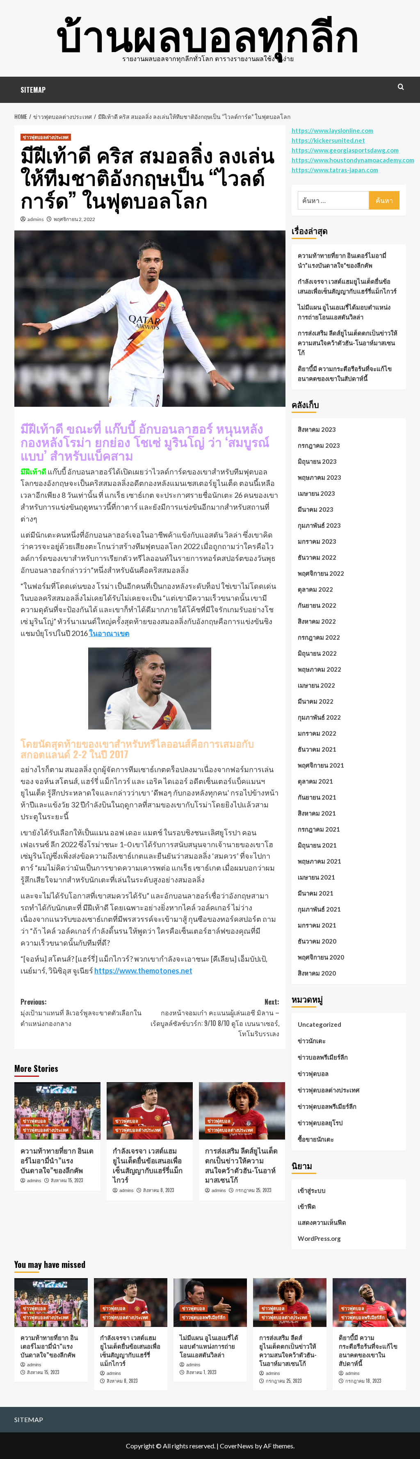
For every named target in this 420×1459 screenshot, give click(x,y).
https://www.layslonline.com (332, 130)
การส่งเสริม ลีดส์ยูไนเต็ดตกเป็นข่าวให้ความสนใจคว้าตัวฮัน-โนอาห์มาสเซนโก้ (241, 1165)
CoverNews (236, 1446)
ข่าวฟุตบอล (34, 1120)
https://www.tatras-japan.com (335, 169)
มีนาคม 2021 (315, 893)
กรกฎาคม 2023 (319, 445)
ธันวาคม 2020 (317, 941)
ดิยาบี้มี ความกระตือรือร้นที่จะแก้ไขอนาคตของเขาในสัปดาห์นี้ (345, 373)
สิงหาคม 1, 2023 (201, 1372)
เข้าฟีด (307, 1206)
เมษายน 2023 (316, 493)
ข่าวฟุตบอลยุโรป (320, 1122)
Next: (215, 1017)
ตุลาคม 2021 (315, 781)
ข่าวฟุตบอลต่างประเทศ (45, 137)
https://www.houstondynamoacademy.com (353, 160)
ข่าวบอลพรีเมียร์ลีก (323, 1057)
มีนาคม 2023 (315, 509)
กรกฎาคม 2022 (319, 637)
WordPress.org (319, 1238)
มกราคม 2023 (317, 541)
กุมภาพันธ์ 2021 (319, 909)
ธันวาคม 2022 (317, 557)
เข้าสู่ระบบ (312, 1190)
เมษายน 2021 (316, 877)
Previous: (81, 1012)
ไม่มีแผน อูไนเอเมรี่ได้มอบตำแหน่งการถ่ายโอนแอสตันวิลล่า (344, 312)
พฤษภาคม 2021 (319, 861)
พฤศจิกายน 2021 (321, 765)
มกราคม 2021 (317, 925)
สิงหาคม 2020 (317, 973)
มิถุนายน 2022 (317, 653)
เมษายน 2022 (316, 685)
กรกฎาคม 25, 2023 (253, 1190)
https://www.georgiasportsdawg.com (345, 150)
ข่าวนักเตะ (312, 1040)
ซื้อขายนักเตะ (316, 1139)
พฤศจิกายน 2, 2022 (74, 219)
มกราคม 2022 (317, 733)
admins (35, 219)
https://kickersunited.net (328, 140)
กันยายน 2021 (317, 797)
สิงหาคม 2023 (317, 429)
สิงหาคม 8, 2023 (158, 1190)
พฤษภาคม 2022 (319, 669)
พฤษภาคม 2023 (319, 477)
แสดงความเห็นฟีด (322, 1222)
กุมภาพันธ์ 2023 (319, 525)
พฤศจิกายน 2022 (321, 573)
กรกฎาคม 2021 (319, 829)
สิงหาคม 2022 (317, 621)
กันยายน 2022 (317, 605)
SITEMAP (33, 90)
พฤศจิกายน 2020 (321, 957)
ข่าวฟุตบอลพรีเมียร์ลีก (327, 1106)
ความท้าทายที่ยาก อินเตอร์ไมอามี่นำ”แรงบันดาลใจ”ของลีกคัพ (57, 1160)
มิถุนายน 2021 (317, 845)
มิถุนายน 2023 (317, 461)
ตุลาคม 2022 (315, 589)
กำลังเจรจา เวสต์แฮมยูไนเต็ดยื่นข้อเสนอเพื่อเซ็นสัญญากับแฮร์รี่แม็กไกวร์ (148, 1165)
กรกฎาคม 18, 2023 (363, 1380)
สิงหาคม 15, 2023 (67, 1180)
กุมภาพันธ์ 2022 (319, 717)
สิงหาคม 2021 (317, 813)
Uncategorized (319, 1024)
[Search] (401, 87)
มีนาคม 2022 (315, 701)
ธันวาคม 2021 (317, 749)
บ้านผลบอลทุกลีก (208, 32)
